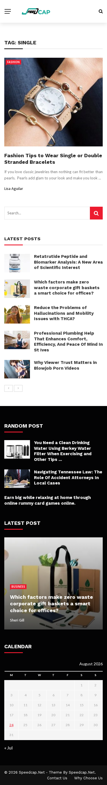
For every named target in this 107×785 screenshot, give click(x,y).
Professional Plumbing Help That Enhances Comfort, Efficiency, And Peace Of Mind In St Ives (68, 342)
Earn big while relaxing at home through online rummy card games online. (47, 500)
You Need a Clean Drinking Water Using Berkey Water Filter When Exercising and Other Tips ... (63, 451)
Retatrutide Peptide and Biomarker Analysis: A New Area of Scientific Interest (68, 262)
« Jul (8, 747)
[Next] (18, 388)
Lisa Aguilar (13, 188)
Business (18, 587)
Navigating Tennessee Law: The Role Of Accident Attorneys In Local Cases (68, 477)
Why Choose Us (88, 778)
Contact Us (57, 778)
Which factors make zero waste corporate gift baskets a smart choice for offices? (67, 287)
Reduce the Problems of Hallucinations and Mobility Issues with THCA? (64, 313)
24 (11, 725)
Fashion (13, 62)
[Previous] (8, 388)
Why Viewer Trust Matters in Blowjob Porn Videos (65, 365)
